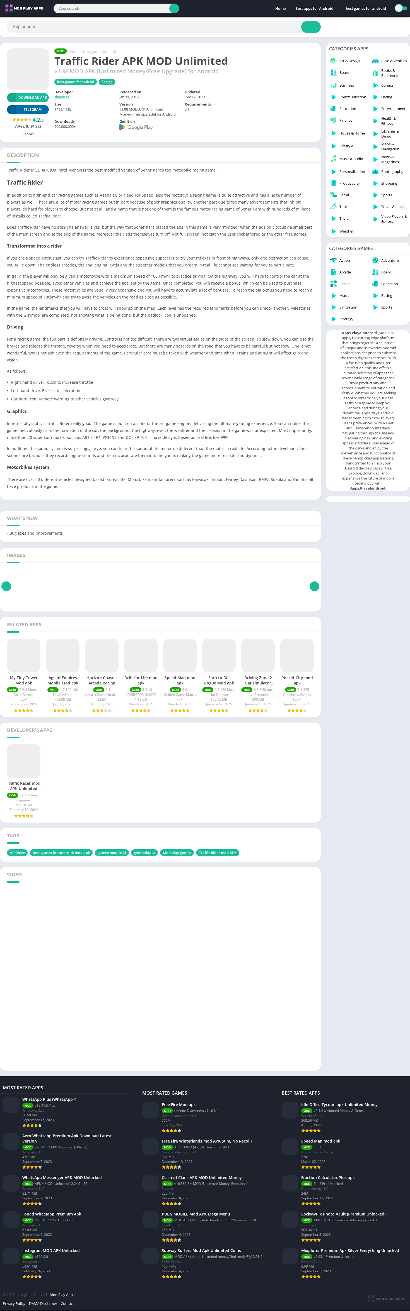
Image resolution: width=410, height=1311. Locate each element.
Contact (67, 1303)
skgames (61, 96)
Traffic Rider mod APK (218, 852)
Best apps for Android (314, 8)
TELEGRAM (33, 109)
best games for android (366, 8)
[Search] (174, 8)
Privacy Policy (14, 1303)
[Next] (314, 586)
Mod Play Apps (62, 1294)
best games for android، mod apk (61, 852)
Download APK (32, 97)
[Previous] (6, 586)
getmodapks (144, 852)
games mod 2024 (112, 852)
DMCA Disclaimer (43, 1303)
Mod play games (177, 852)
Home (280, 8)
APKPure (17, 852)
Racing (107, 81)
